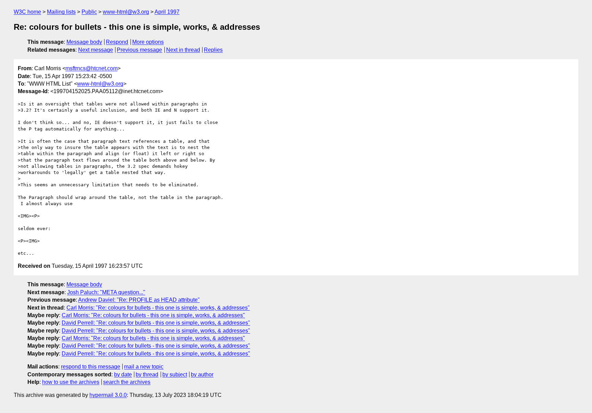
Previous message (139, 50)
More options (148, 42)
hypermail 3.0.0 (108, 395)
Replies (213, 50)
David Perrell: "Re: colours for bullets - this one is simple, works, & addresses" (156, 323)
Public (89, 12)
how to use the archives (70, 382)
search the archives (126, 382)
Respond (117, 42)
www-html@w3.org (126, 12)
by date (123, 374)
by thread (147, 374)
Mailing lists (61, 12)
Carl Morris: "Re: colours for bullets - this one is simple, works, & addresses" (158, 308)
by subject (174, 374)
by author (202, 374)
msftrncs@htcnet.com (91, 68)
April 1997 (167, 12)
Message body (84, 42)
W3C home (27, 12)
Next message (95, 50)
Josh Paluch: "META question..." (106, 292)
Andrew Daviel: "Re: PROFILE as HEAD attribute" (139, 300)
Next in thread (183, 50)
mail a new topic (143, 367)
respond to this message (90, 367)
